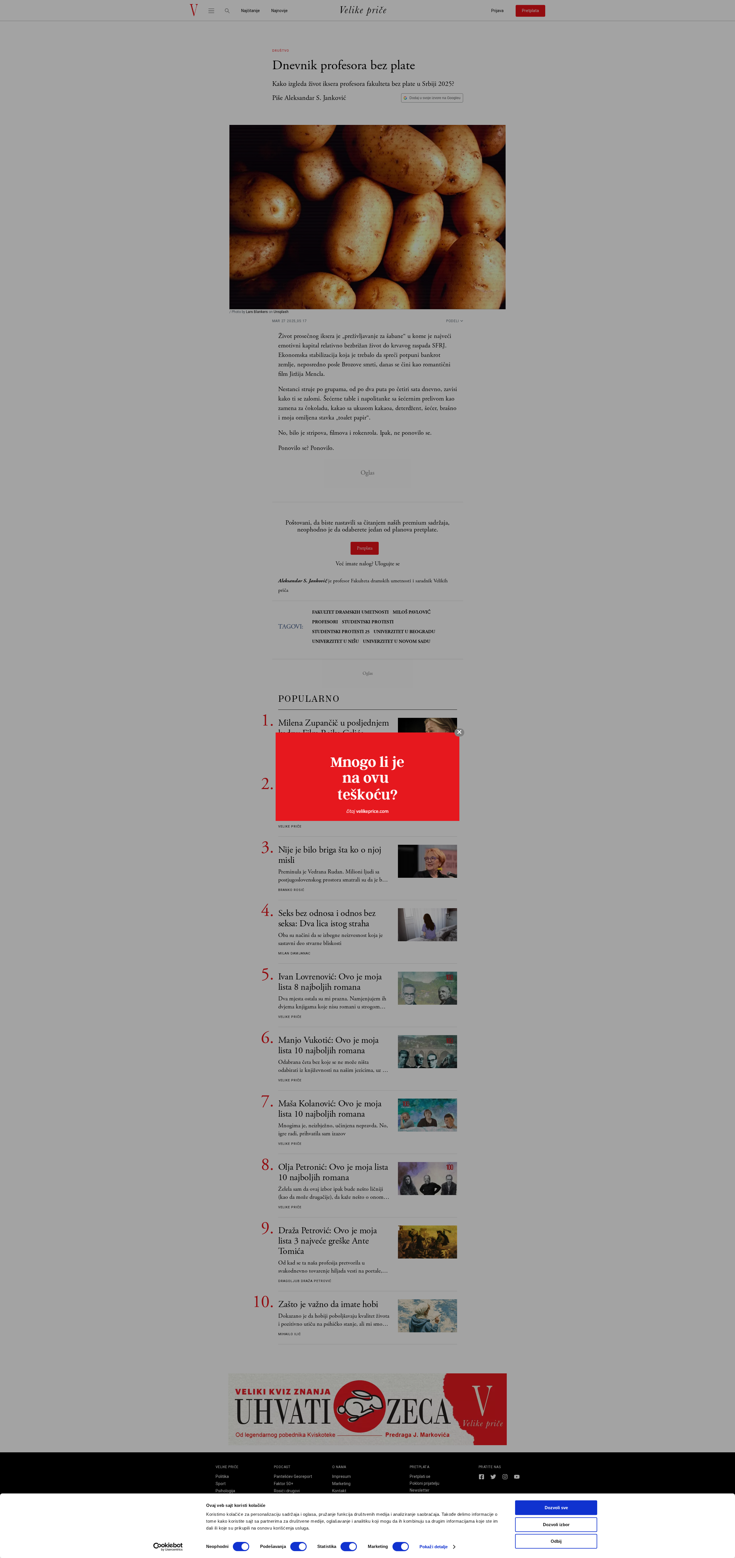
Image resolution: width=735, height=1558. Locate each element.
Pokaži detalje (433, 1546)
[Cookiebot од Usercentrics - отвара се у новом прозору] (168, 1546)
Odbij (556, 1541)
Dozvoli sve (556, 1507)
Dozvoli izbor (556, 1524)
